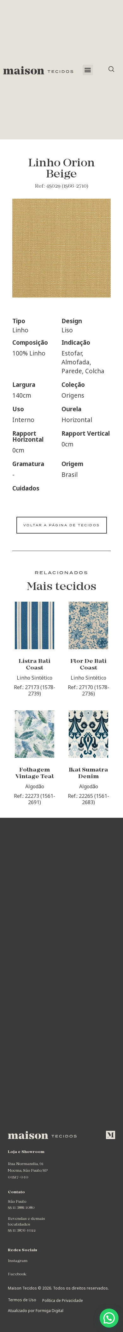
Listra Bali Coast (34, 664)
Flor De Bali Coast (88, 664)
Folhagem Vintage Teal (34, 773)
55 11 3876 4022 (22, 1230)
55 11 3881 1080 (21, 1208)
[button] (88, 70)
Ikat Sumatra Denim (88, 773)
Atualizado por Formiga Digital (35, 1310)
